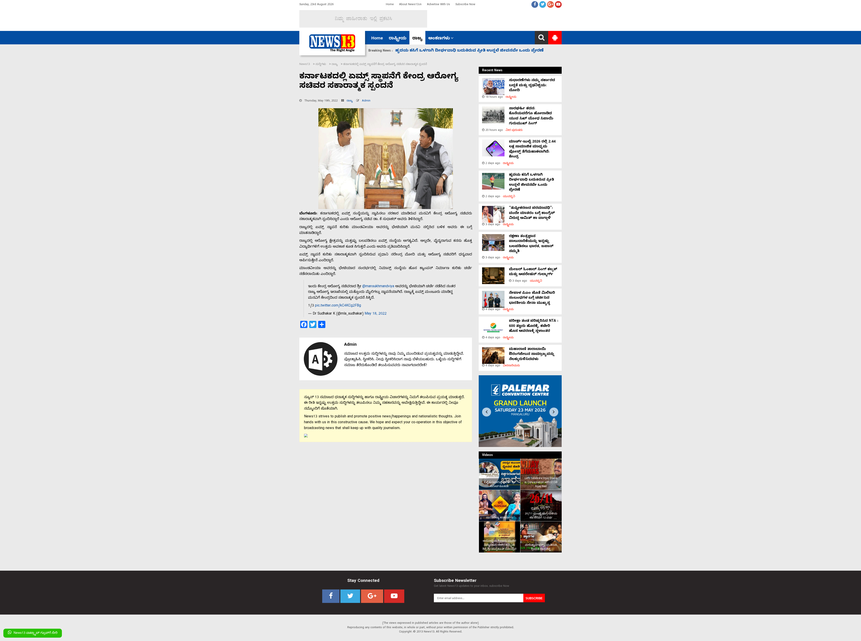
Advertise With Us (438, 4)
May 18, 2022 (376, 314)
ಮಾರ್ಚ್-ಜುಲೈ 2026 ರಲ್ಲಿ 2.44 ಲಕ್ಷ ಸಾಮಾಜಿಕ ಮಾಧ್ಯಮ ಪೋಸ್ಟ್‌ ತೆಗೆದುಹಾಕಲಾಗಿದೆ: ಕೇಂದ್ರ (532, 150)
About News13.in (410, 4)
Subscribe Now (465, 4)
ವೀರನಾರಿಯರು (511, 366)
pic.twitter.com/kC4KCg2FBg (338, 306)
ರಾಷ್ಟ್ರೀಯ (398, 39)
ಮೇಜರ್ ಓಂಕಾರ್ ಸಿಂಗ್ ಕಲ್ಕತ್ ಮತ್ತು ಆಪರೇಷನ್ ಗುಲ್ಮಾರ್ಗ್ (533, 272)
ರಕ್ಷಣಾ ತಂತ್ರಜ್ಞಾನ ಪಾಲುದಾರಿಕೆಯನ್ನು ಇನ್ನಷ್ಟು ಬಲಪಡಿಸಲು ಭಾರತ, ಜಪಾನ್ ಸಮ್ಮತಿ (531, 244)
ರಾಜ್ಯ (417, 39)
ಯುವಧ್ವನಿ (509, 197)
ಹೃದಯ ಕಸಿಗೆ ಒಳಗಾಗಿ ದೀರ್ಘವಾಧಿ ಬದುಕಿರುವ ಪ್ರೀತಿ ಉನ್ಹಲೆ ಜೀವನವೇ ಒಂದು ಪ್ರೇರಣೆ (531, 183)
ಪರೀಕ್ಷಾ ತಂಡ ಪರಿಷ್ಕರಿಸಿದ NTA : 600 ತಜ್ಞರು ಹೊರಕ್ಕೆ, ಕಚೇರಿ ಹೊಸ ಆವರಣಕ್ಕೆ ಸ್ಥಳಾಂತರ (533, 326)
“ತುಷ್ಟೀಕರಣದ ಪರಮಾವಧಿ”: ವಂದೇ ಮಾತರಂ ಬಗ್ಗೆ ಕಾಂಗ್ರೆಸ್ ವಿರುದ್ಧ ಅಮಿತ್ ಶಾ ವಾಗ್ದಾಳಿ (469, 51)
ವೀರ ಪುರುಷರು (514, 130)
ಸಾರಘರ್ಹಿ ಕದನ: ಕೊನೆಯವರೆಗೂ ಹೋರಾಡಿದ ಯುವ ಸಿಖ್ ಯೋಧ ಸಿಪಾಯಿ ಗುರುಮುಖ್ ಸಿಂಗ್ (531, 116)
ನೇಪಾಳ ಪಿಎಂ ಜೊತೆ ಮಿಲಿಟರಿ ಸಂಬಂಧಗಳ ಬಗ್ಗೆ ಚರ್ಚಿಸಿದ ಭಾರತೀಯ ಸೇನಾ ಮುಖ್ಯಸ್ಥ (532, 298)
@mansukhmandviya (378, 286)
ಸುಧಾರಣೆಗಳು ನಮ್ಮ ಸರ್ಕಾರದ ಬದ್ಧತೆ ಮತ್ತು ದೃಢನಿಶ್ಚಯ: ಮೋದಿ (532, 85)
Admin (366, 101)
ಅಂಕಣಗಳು (439, 39)
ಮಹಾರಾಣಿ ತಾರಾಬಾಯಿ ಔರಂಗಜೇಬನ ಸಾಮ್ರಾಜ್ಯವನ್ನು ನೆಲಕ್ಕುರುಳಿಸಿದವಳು (531, 354)
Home (390, 4)
